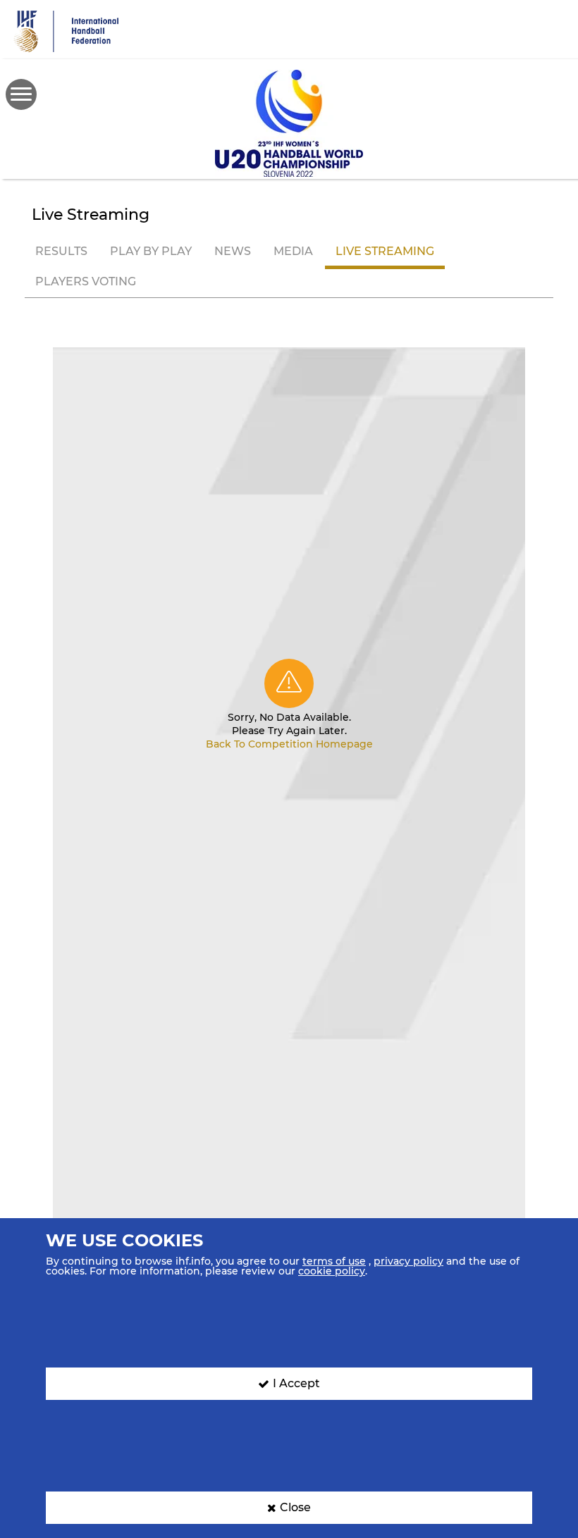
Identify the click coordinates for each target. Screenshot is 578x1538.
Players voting (85, 281)
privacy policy (408, 1261)
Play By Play (151, 251)
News (232, 251)
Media (293, 251)
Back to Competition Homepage (289, 744)
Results (61, 251)
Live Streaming (385, 251)
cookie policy (331, 1271)
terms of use (334, 1261)
